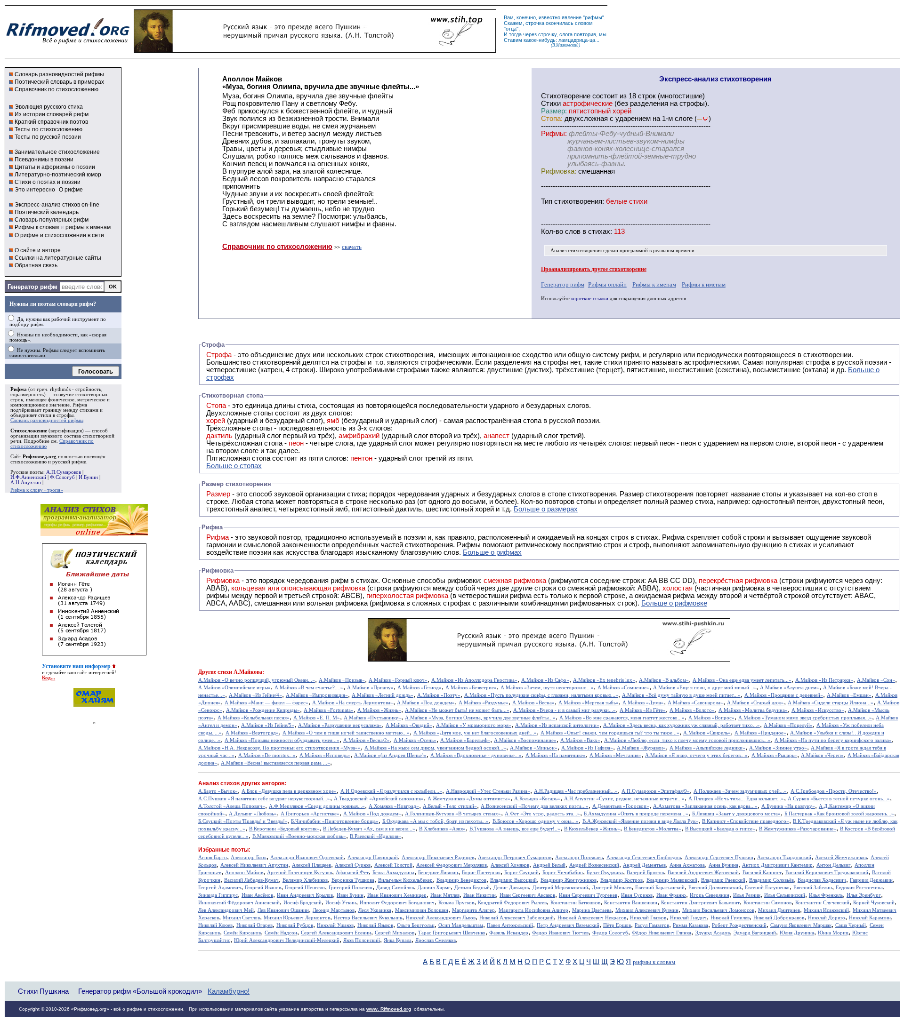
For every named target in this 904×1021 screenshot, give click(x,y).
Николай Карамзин (870, 917)
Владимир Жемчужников (569, 880)
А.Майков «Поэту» (438, 695)
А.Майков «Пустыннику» (372, 717)
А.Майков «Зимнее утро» (778, 747)
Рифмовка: (558, 171)
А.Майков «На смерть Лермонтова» (352, 702)
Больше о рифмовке (674, 603)
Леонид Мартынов (334, 910)
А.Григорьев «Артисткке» (310, 813)
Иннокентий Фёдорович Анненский (239, 902)
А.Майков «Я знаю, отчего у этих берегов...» (696, 755)
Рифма (18, 389)
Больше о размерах (546, 509)
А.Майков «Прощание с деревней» (783, 695)
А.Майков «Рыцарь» (774, 755)
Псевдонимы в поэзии (44, 159)
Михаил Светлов (241, 917)
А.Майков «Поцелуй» (788, 725)
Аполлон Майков (244, 872)
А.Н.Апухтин (25, 482)
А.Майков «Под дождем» (426, 702)
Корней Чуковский (874, 902)
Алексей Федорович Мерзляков (451, 865)
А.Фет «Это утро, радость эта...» (542, 813)
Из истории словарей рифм (52, 114)
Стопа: (552, 118)
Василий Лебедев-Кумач (251, 880)
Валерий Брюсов (645, 872)
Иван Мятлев (445, 895)
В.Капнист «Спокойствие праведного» (745, 821)
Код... (48, 677)
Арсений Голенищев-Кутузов (299, 872)
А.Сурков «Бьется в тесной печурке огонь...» (839, 798)
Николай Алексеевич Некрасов (591, 917)
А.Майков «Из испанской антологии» (557, 725)
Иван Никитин (479, 895)
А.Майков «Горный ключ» (398, 680)
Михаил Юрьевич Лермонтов (297, 917)
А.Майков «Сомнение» (623, 687)
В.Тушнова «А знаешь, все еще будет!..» (514, 828)
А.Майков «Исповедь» (324, 755)
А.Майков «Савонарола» (695, 702)
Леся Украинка (374, 910)
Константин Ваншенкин (630, 902)
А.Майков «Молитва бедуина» (753, 710)
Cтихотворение (565, 96)
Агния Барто (212, 857)
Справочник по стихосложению (56, 89)
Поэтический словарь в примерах (59, 82)
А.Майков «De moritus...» (267, 755)
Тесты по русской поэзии (48, 137)
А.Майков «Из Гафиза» (587, 747)
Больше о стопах (234, 466)
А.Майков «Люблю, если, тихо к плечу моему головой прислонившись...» (687, 740)
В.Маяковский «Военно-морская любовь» (299, 836)
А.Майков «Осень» (415, 740)
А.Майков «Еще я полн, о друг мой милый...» (704, 687)
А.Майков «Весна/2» (366, 740)
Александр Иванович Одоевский (307, 857)
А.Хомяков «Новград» (394, 806)
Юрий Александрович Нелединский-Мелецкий (286, 940)
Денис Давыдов (511, 887)
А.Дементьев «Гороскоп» (620, 806)
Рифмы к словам (37, 227)
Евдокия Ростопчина (859, 887)
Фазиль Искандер (508, 932)
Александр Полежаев (579, 857)
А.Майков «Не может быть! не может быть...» (457, 710)
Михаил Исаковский (826, 910)
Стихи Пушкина (43, 991)
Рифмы (469, 545)
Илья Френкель (826, 895)
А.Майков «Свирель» (707, 732)
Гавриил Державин (871, 880)
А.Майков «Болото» (692, 710)
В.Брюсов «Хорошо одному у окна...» (535, 821)
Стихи (551, 103)
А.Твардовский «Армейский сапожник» (379, 798)
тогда (515, 34)
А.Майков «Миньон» (533, 747)
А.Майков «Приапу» (370, 687)
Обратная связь (36, 265)
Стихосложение (28, 430)
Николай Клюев (215, 925)
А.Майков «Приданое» (760, 732)
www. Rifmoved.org (388, 1009)
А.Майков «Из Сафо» (545, 680)
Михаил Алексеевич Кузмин (646, 910)
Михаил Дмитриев (779, 910)
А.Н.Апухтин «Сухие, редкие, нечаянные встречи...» (624, 798)
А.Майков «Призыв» (342, 680)
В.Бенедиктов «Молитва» (652, 828)
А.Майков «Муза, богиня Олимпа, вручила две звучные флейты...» (480, 717)
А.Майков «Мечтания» (615, 755)
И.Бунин (88, 477)
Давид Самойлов (395, 887)
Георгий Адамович (219, 887)
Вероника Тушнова (352, 880)
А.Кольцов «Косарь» (537, 798)
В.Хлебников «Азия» (442, 828)
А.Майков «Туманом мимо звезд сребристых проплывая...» (805, 717)
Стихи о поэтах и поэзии (48, 182)
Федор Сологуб (610, 932)
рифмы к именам (88, 227)
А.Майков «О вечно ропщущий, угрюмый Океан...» (256, 680)
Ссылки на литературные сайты (58, 258)
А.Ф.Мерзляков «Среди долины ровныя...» (317, 806)
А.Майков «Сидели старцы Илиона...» (830, 702)
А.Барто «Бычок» (218, 791)
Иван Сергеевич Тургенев (588, 895)
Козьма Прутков (456, 902)
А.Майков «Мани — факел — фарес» (266, 702)
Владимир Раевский (723, 880)
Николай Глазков (648, 917)
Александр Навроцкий (372, 857)
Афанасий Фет (352, 872)
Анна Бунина (723, 865)
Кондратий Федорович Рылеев (512, 902)
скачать (352, 246)
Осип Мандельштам (460, 925)
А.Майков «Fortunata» (329, 710)
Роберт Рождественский (739, 925)
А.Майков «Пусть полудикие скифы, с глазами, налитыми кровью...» (541, 695)
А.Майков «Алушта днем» (789, 687)
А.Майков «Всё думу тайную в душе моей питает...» (681, 695)
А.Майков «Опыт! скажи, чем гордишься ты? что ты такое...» (610, 732)
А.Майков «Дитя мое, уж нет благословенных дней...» (475, 732)
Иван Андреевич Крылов (305, 895)
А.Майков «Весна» (533, 702)
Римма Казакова (690, 925)
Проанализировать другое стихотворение (593, 269)
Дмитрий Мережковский (560, 887)
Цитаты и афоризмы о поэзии (55, 167)
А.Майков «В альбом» (664, 680)
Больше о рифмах (492, 552)
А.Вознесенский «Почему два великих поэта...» (535, 806)
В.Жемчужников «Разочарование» (797, 828)
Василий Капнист (762, 872)
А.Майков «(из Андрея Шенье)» (390, 755)
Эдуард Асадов (712, 932)
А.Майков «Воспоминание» (525, 740)
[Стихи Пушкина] (315, 50)
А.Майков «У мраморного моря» (473, 725)
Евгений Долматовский (714, 887)
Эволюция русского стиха (49, 107)
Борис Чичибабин (562, 872)
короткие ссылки (589, 298)
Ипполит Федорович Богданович (397, 902)
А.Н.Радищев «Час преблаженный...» (576, 791)
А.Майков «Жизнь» (379, 710)
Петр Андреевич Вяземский (568, 925)
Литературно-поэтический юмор (58, 174)
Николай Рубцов (294, 925)
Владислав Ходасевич (822, 880)
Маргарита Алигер (473, 910)
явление (571, 17)
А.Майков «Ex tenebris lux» (604, 680)
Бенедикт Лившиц (438, 872)
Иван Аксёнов (257, 895)
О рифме (71, 189)
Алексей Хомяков (510, 865)
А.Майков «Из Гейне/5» (267, 725)
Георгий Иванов (263, 887)
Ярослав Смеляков (435, 940)
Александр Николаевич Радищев (438, 857)
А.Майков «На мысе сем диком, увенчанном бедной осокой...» (435, 747)
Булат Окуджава (605, 872)
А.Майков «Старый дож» (755, 702)
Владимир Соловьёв (771, 880)
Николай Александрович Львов (441, 917)
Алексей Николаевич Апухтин (254, 865)
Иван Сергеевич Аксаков (527, 895)
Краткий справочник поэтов (51, 122)
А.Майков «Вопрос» (711, 717)
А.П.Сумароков (63, 472)
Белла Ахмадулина (393, 872)
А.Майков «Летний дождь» (382, 695)
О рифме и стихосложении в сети (59, 235)
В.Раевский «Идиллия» (375, 836)
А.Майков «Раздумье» (483, 702)
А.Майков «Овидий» (409, 725)
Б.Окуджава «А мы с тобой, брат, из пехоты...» (435, 821)
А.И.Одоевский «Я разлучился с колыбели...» (391, 791)
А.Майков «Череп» (822, 755)
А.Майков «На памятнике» (555, 755)
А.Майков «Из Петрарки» (824, 680)
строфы (64, 415)
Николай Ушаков (335, 925)
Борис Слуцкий (521, 872)
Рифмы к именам (654, 284)
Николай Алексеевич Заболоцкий (516, 917)
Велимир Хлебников (305, 880)
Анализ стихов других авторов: (242, 783)
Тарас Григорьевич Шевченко (451, 932)
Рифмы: (554, 133)
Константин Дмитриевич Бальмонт (700, 902)
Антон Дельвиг (833, 865)
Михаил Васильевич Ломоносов (718, 910)
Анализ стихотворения (576, 250)
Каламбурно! (229, 991)
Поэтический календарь (47, 212)
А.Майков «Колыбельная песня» (254, 717)
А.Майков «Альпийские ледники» (707, 747)
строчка (534, 23)
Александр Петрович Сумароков (514, 857)
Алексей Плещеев (311, 865)
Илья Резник (746, 895)
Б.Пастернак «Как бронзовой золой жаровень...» (839, 813)
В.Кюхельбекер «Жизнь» (592, 828)
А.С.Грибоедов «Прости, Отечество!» (834, 791)
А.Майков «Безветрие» (471, 687)
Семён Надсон (281, 932)
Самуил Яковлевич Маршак (800, 925)
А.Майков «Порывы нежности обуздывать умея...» (282, 740)
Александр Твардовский (784, 857)
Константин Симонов (767, 902)
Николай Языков (375, 925)
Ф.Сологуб (62, 477)
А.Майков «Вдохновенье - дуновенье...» (476, 755)
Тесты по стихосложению (48, 129)
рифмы (593, 17)
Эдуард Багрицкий (755, 932)
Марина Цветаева (592, 910)
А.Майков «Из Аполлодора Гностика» (474, 680)
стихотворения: (579, 201)
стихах (599, 231)
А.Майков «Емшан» (849, 695)
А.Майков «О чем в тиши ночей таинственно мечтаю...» (346, 732)
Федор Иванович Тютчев (560, 932)
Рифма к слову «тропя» (36, 490)
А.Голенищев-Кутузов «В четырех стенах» (453, 813)
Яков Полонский (361, 940)
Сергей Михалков (394, 932)
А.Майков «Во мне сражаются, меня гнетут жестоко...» (622, 717)
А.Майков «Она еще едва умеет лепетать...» (742, 680)
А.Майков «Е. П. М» (316, 717)
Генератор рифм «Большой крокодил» (140, 991)
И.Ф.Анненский (28, 477)
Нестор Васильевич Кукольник (368, 917)
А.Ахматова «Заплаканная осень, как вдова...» (705, 806)
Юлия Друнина (797, 932)
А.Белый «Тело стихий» (450, 806)
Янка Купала (398, 940)
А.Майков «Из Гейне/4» (255, 695)
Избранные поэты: (224, 849)
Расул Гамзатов (652, 925)
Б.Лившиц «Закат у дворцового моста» (736, 813)
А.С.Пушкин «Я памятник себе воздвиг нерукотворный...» (264, 798)
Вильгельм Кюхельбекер (405, 880)
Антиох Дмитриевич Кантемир (777, 865)
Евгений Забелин (812, 887)
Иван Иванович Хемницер (397, 895)
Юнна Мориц (833, 932)
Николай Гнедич (688, 917)
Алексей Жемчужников (841, 857)
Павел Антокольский (510, 925)
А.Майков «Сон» (876, 680)
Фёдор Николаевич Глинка (661, 932)
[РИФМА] (68, 44)
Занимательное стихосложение (57, 152)
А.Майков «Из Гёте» (643, 710)
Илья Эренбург (864, 895)
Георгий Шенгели (305, 887)
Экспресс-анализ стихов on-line (57, 204)
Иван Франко (671, 895)
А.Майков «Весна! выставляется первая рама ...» (275, 763)
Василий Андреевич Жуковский (703, 872)
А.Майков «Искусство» (817, 710)
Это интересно (35, 189)
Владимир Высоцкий (513, 880)
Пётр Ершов (617, 925)
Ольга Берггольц (416, 925)
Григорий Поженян (350, 887)
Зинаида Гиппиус (218, 895)
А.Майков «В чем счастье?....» (308, 687)
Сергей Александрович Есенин (336, 932)
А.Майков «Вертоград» (252, 732)
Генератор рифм (32, 286)
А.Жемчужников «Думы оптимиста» (469, 798)
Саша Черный (850, 925)
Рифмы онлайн (607, 284)
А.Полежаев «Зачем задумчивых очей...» (740, 791)
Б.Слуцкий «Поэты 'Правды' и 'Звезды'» (242, 821)
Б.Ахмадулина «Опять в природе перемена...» (636, 813)
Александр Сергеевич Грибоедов (643, 857)
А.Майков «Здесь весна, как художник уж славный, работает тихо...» (681, 725)
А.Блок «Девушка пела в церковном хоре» (289, 791)
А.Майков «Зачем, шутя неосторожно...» (547, 687)
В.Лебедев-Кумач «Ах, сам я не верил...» (369, 828)
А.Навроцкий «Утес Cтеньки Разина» (488, 791)
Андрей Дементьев (644, 865)
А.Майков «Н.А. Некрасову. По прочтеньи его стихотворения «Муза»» (279, 747)
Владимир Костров (621, 880)
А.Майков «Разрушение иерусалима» (340, 725)
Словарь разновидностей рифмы (59, 74)
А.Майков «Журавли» (641, 747)
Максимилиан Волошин (421, 910)
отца (511, 29)
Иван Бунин (350, 895)
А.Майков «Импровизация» (317, 695)
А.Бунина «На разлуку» (788, 806)
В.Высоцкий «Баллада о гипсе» (720, 828)
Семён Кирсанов (242, 932)
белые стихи (626, 201)
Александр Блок (248, 857)
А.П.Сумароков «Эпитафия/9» (656, 791)
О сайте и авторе (38, 250)
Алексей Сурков (353, 865)
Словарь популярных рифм (52, 219)
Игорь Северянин (709, 895)
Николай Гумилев (730, 917)
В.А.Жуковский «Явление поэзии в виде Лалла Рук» (640, 821)
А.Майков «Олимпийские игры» (234, 687)
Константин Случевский (822, 902)
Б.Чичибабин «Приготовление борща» (335, 821)
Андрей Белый (549, 865)
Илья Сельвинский (784, 895)
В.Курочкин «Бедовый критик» (284, 828)
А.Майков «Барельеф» (465, 740)
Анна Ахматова (687, 865)
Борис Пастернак (481, 872)
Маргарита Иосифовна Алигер (533, 910)
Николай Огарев (254, 925)
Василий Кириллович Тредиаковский (826, 872)
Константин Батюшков (575, 902)
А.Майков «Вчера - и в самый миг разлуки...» (564, 710)
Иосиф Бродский (302, 902)
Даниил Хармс (434, 887)
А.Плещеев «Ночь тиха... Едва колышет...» (736, 798)
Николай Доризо (826, 917)
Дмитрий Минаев (611, 887)
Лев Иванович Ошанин (283, 910)
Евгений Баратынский (660, 887)
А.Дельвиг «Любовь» (253, 813)
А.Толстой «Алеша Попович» (231, 806)
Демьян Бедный (472, 887)
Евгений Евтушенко (767, 887)
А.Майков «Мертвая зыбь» (588, 702)
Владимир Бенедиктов (461, 880)
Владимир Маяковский (671, 880)
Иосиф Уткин (340, 902)
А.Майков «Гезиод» (419, 687)
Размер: (554, 111)
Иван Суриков (637, 895)
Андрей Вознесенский (594, 865)
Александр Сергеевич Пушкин (719, 857)
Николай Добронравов (778, 917)
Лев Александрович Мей (226, 910)
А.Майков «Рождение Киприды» (263, 710)
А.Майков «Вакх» (580, 740)
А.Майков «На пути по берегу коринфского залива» (833, 740)
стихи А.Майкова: (241, 672)
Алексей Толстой (393, 865)
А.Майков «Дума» (643, 702)
